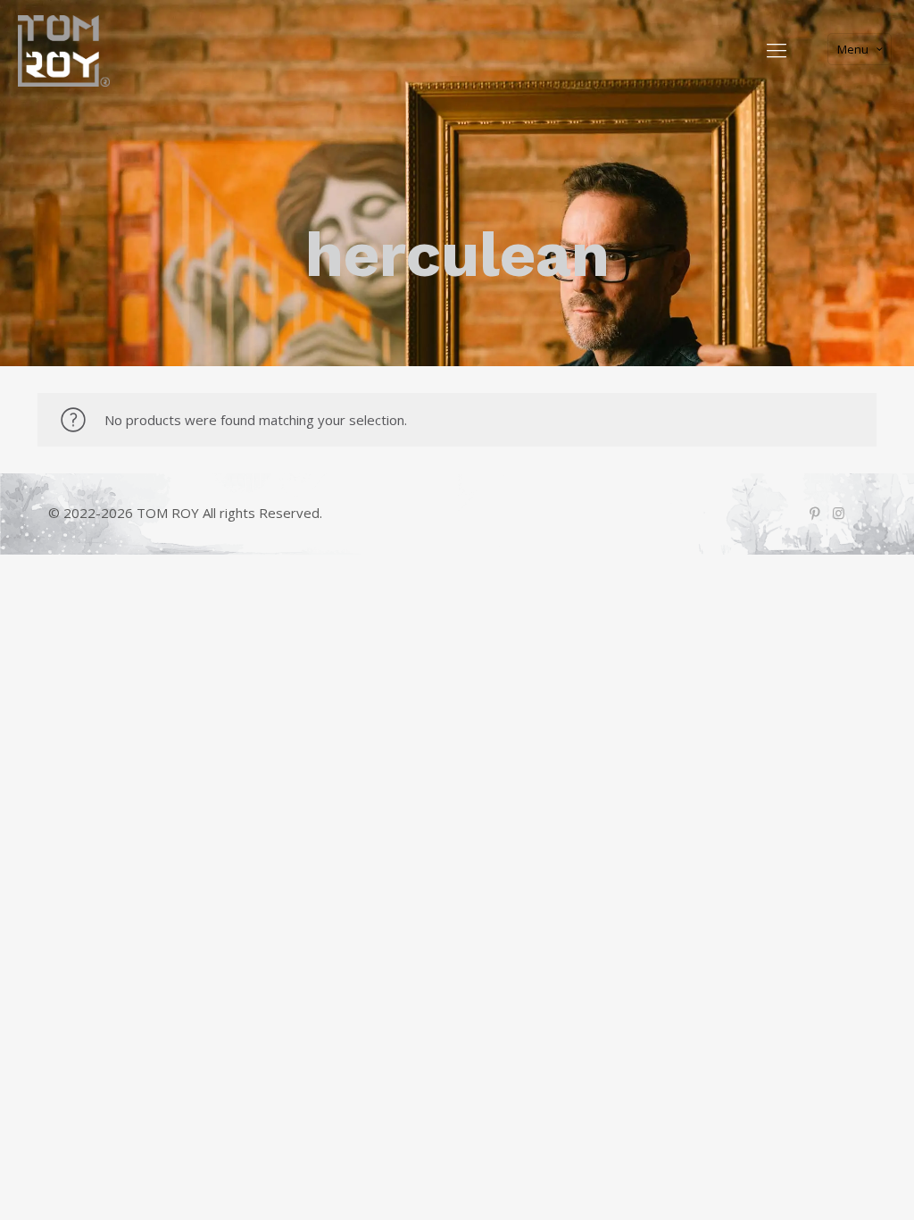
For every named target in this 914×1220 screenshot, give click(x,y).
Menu (852, 49)
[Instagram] (838, 513)
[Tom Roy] (64, 49)
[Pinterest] (814, 513)
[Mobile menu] (776, 49)
